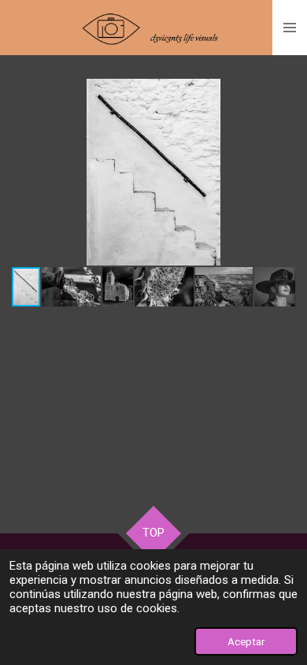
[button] (281, 93)
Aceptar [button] (245, 641)
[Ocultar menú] (289, 27)
